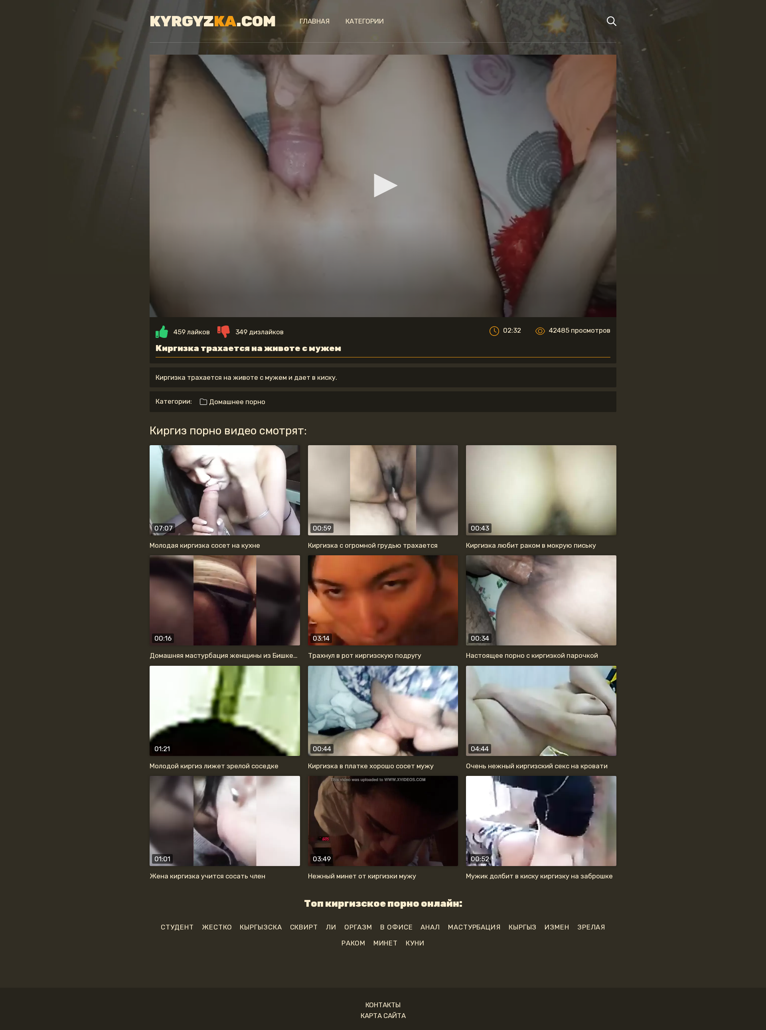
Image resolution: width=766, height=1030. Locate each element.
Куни (415, 943)
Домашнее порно (236, 402)
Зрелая (591, 927)
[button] (383, 185)
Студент (177, 927)
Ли (331, 927)
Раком (353, 943)
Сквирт (304, 927)
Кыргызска (261, 927)
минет (385, 943)
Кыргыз (523, 927)
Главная (315, 21)
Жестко (217, 927)
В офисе (396, 927)
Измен (557, 927)
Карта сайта (383, 1016)
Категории (364, 21)
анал (430, 927)
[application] (383, 186)
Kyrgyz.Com (213, 21)
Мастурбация (474, 927)
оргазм (358, 927)
